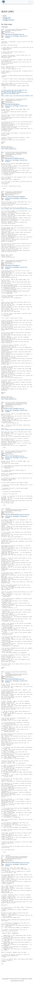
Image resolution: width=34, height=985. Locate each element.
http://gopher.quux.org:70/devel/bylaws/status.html (16, 208)
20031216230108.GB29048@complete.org (14, 679)
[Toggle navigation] (30, 1)
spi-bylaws (5, 26)
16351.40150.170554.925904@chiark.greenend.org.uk (17, 862)
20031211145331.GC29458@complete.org (14, 408)
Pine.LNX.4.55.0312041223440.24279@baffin (15, 196)
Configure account (8, 20)
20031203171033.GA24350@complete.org (14, 34)
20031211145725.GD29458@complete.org (14, 456)
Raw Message (16, 36)
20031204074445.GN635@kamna (12, 104)
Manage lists (7, 18)
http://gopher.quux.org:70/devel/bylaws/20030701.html (17, 95)
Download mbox (23, 36)
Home (4, 16)
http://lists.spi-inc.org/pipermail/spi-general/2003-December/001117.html (14, 91)
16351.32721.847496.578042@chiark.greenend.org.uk (17, 514)
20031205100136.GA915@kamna (12, 265)
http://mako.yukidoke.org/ (9, 148)
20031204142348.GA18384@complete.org (14, 158)
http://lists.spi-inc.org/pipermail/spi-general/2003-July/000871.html (14, 93)
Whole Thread (8, 36)
